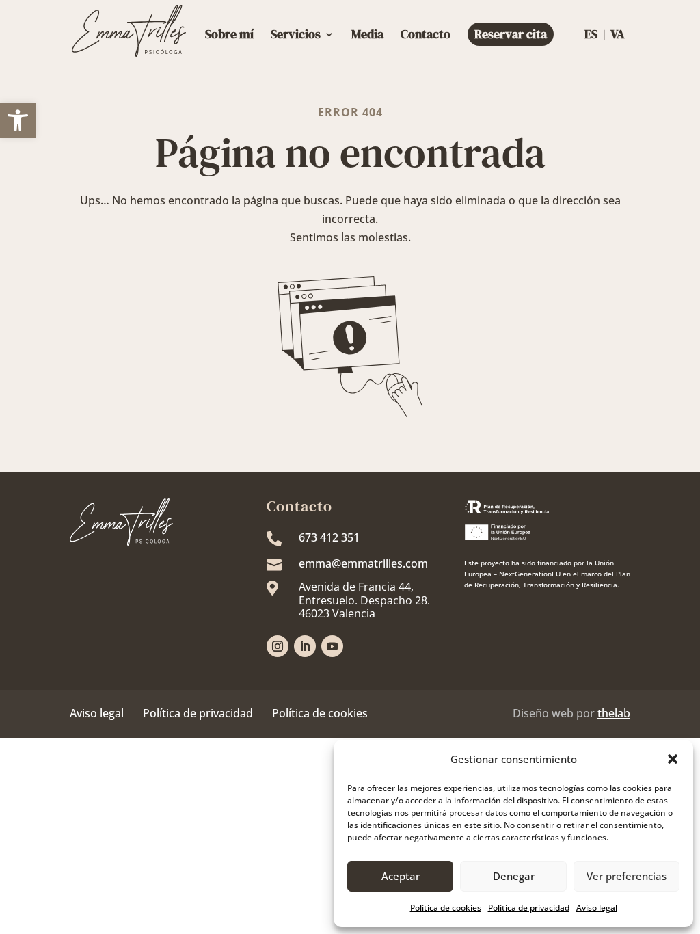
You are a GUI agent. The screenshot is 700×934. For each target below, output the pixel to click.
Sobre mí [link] (229, 35)
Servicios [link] (296, 35)
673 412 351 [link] (329, 537)
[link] (18, 120)
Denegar (514, 876)
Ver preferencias (627, 876)
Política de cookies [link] (445, 907)
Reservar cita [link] (510, 33)
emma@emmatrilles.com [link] (363, 563)
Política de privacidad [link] (528, 907)
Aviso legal (97, 713)
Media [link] (367, 35)
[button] (672, 759)
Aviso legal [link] (596, 907)
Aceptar (400, 876)
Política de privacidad (198, 713)
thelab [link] (613, 713)
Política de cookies (320, 713)
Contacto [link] (425, 35)
